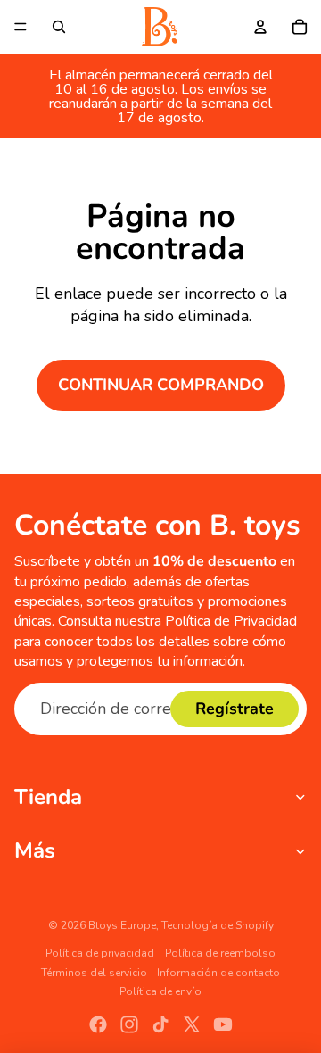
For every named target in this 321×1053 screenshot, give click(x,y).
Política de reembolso (220, 953)
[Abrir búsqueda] (58, 26)
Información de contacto (218, 973)
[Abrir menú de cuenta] (260, 26)
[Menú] (20, 26)
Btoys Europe (122, 925)
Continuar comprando (161, 384)
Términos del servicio (94, 973)
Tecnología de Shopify (217, 925)
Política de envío (160, 991)
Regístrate (234, 708)
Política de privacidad (99, 953)
